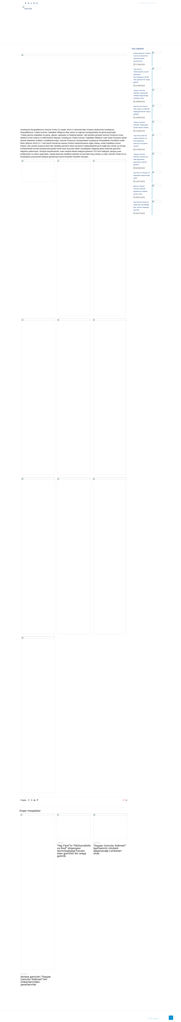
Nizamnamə (65, 1005)
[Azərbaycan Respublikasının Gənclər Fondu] (27, 8)
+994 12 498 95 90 (148, 3)
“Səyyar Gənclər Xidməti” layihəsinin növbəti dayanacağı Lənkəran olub (109, 849)
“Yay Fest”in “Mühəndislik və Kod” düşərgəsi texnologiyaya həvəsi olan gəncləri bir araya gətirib (74, 851)
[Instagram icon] (34, 3)
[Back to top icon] (171, 1018)
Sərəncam (64, 1001)
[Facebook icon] (26, 3)
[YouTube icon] (31, 3)
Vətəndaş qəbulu (102, 1005)
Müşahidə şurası (102, 998)
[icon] (37, 3)
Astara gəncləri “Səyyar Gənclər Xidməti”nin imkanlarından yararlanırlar (36, 980)
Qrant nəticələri (101, 1001)
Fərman (63, 998)
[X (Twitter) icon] (28, 3)
